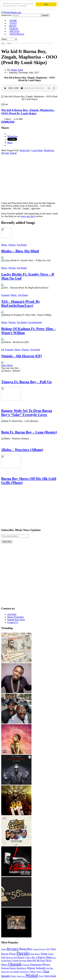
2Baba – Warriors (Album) (22, 450)
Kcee (54, 958)
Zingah (13, 153)
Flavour (9, 957)
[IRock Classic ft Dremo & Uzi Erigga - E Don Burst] (16, 845)
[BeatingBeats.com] (11, 12)
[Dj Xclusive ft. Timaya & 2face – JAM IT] (16, 814)
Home (3, 43)
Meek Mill (31, 960)
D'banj (12, 953)
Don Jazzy (35, 954)
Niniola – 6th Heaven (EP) (21, 356)
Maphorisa (49, 150)
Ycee (40, 976)
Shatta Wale (5, 972)
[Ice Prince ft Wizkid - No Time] (16, 692)
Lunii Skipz (37, 150)
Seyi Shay (49, 968)
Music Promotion (15, 617)
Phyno (46, 964)
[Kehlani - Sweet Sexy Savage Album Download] (16, 753)
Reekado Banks (8, 968)
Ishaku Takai (17, 70)
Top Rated (22, 245)
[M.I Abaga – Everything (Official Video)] (16, 784)
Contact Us (12, 622)
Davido (23, 953)
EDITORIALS (17, 34)
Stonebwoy (24, 971)
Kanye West (44, 957)
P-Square (26, 965)
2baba (3, 949)
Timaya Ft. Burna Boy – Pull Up (26, 382)
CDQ (48, 949)
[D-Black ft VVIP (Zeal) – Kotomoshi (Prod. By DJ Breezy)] (16, 875)
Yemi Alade (50, 976)
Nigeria (11, 245)
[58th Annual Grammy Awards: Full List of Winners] (16, 906)
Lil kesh (14, 960)
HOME (13, 20)
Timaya (39, 972)
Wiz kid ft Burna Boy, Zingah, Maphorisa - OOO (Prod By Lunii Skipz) (28, 112)
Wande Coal (21, 976)
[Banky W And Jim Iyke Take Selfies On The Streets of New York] (16, 723)
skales (16, 971)
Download (8, 122)
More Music (7, 365)
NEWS (13, 23)
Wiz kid (5, 153)
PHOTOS (14, 31)
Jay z (34, 957)
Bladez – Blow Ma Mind (20, 251)
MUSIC (13, 26)
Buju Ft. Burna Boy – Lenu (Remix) (29, 432)
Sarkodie (40, 967)
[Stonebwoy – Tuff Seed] (16, 936)
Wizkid (32, 975)
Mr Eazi (41, 960)
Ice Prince (19, 957)
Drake (44, 953)
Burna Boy (25, 150)
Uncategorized (35, 322)
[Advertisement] (26, 178)
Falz (3, 957)
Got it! (46, 4)
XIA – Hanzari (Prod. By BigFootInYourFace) (20, 303)
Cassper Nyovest (39, 949)
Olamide (15, 964)
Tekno (33, 971)
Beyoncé (13, 949)
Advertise (11, 614)
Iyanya (28, 957)
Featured (9, 43)
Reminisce (21, 968)
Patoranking (36, 964)
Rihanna (31, 968)
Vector (13, 976)
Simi (11, 972)
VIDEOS (13, 28)
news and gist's (28, 216)
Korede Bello (6, 961)
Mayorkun (22, 961)
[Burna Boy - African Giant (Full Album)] (16, 661)
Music (4, 245)
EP (2, 349)
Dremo (51, 954)
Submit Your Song (16, 619)
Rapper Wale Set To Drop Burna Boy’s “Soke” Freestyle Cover (26, 413)
